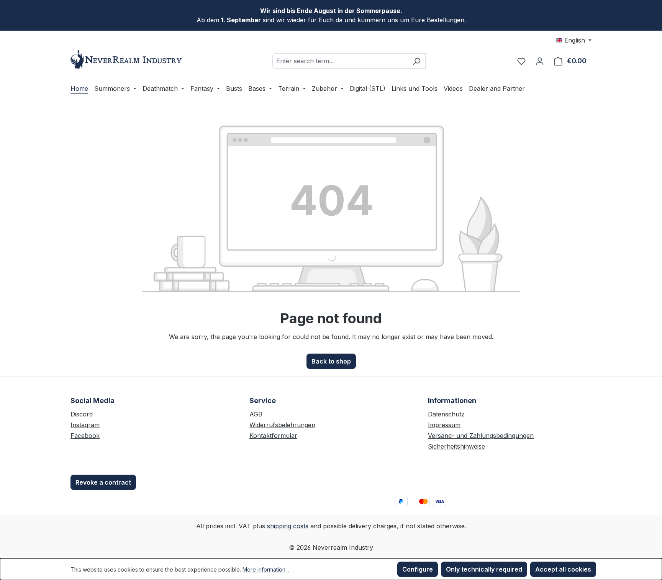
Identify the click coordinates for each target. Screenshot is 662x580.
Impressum (444, 425)
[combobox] (340, 61)
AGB (255, 414)
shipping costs (287, 526)
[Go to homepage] (127, 59)
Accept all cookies (563, 569)
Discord (81, 414)
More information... (266, 569)
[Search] (417, 61)
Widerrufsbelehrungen (282, 425)
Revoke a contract (103, 482)
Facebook (85, 435)
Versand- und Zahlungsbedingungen (481, 435)
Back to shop (331, 361)
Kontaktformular (273, 435)
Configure (417, 569)
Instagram (85, 425)
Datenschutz (446, 414)
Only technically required (484, 569)
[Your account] (540, 61)
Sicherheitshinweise (456, 446)
